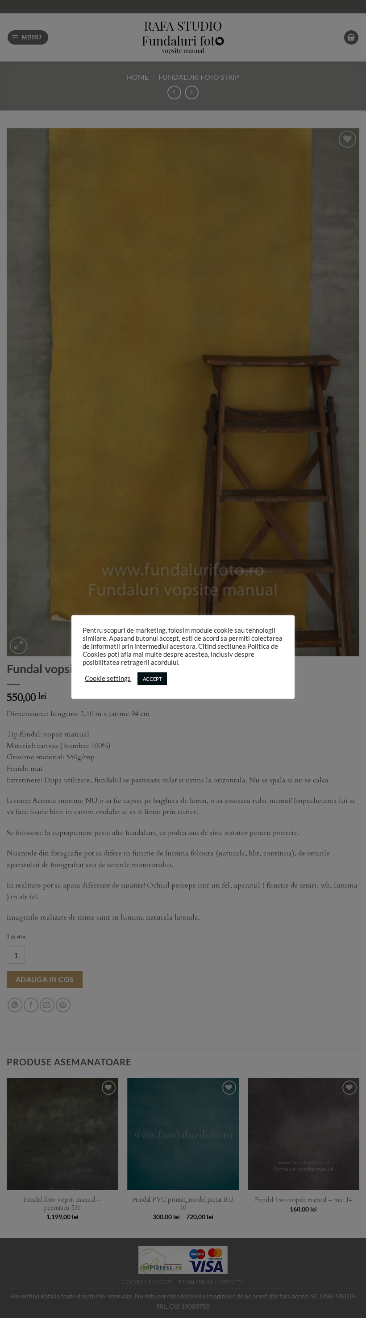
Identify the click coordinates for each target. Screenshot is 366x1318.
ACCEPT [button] (152, 679)
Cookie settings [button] (108, 678)
